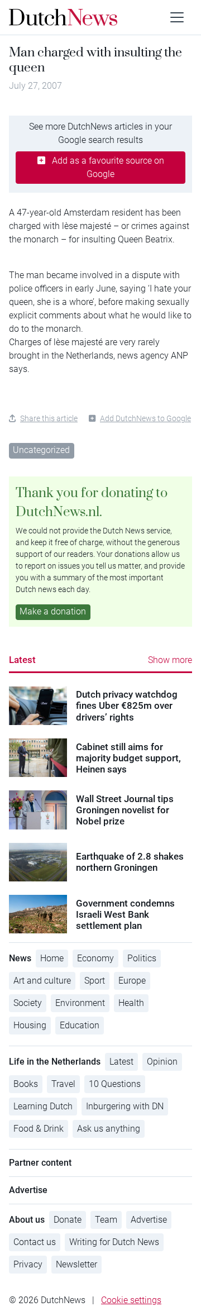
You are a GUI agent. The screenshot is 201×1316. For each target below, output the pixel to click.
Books (25, 1084)
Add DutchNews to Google (145, 418)
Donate (68, 1219)
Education (79, 1025)
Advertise (149, 1219)
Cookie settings (131, 1300)
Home (52, 958)
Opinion (162, 1061)
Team (106, 1219)
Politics (141, 958)
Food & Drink (38, 1128)
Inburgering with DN (125, 1106)
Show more (170, 660)
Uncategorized (41, 450)
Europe (132, 980)
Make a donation (53, 611)
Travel (63, 1084)
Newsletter (76, 1264)
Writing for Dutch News (114, 1242)
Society (27, 1003)
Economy (95, 958)
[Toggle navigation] (177, 17)
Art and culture (42, 980)
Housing (29, 1025)
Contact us (34, 1242)
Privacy (27, 1264)
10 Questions (115, 1084)
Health (131, 1003)
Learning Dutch (43, 1106)
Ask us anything (108, 1128)
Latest (22, 659)
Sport (94, 980)
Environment (80, 1003)
